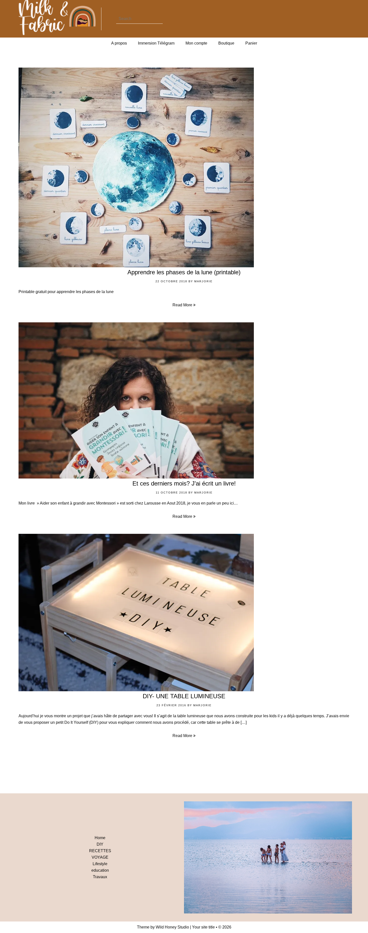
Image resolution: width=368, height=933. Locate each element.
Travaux (100, 877)
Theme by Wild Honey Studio (163, 927)
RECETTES (100, 851)
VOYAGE (100, 857)
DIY (100, 844)
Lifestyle (100, 864)
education (100, 870)
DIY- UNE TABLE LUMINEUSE (184, 696)
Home (100, 838)
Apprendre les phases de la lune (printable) (184, 272)
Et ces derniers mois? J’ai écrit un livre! (184, 483)
